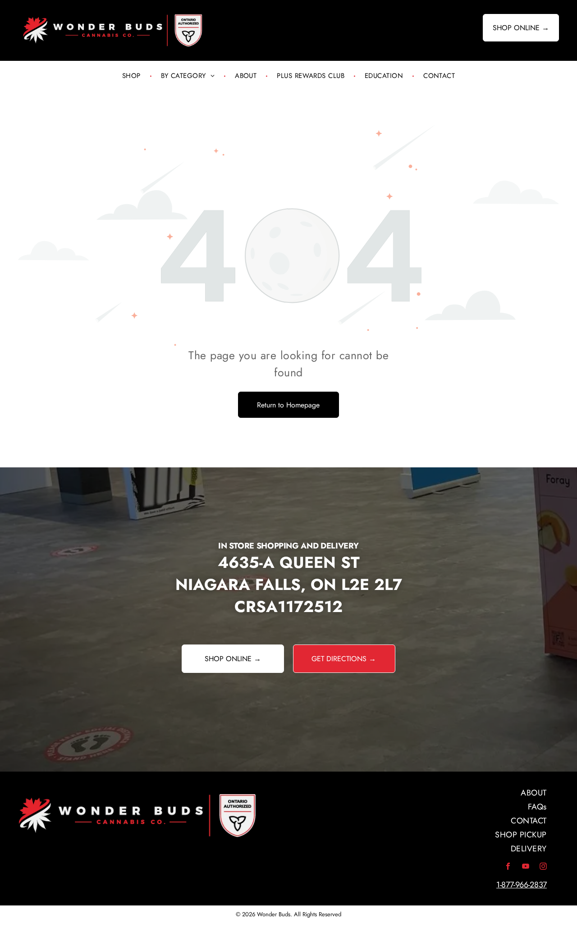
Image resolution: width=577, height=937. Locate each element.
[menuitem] (132, 76)
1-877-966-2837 (521, 885)
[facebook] (508, 867)
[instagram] (543, 867)
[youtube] (525, 867)
